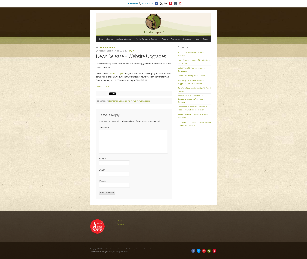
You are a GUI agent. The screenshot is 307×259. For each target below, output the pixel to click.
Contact (205, 39)
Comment (104, 127)
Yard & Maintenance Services (146, 39)
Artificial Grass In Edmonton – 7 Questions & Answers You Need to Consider (191, 99)
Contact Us (133, 3)
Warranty (120, 224)
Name (102, 158)
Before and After (117, 73)
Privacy (119, 220)
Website (102, 181)
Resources (187, 39)
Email (102, 170)
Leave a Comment (107, 47)
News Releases (143, 101)
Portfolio (165, 39)
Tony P (130, 50)
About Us (109, 39)
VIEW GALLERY (102, 86)
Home (101, 39)
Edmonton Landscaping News (122, 101)
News (197, 39)
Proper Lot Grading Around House (191, 76)
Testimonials (175, 39)
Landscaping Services (123, 39)
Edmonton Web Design (98, 251)
